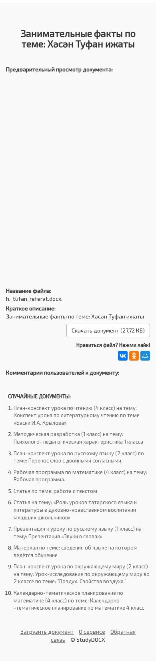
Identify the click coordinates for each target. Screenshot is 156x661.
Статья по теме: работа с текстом (55, 491)
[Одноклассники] (134, 356)
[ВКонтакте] (123, 356)
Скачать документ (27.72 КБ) (108, 330)
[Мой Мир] (145, 356)
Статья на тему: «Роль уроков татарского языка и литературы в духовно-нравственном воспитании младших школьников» (75, 509)
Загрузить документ (47, 631)
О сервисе (92, 631)
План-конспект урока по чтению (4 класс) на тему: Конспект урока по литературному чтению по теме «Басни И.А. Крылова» (77, 415)
